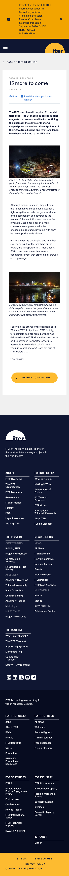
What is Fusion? (43, 479)
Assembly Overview (17, 580)
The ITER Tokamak (16, 641)
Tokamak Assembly (16, 585)
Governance (12, 497)
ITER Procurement (44, 783)
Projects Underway (16, 553)
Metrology (11, 606)
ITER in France (14, 502)
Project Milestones (16, 616)
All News (39, 548)
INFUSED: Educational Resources (12, 761)
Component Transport (12, 658)
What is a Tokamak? (17, 636)
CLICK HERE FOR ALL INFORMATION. (32, 30)
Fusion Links (12, 799)
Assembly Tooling (15, 601)
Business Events (43, 802)
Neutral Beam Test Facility (16, 568)
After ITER (40, 518)
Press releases (42, 574)
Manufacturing (14, 652)
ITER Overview (14, 479)
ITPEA (9, 783)
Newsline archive (44, 559)
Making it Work (42, 484)
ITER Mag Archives (45, 585)
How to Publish (14, 809)
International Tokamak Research (45, 512)
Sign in (38, 843)
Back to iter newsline (21, 62)
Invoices (39, 807)
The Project (14, 537)
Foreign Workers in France (45, 795)
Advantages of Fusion (42, 491)
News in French (43, 564)
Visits (9, 748)
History (10, 508)
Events (38, 569)
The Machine (14, 630)
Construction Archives (13, 560)
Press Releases (42, 743)
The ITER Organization (13, 485)
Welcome (39, 727)
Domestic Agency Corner (44, 813)
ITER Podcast (41, 580)
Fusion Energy (44, 473)
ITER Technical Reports (14, 824)
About (10, 473)
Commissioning (14, 595)
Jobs (8, 722)
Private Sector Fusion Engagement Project (17, 791)
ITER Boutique (13, 743)
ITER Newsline (42, 553)
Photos (38, 595)
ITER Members (14, 492)
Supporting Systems (17, 646)
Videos (38, 601)
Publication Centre (44, 611)
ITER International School (15, 816)
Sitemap (22, 858)
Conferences (13, 804)
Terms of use (42, 858)
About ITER (12, 727)
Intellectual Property (45, 788)
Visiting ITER (13, 523)
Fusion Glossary (43, 524)
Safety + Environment (18, 665)
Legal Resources (15, 518)
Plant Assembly (14, 590)
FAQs (8, 513)
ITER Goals (40, 505)
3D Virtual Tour (42, 606)
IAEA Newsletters (15, 831)
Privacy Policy (34, 863)
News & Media (43, 537)
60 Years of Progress (40, 499)
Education (11, 753)
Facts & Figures (43, 732)
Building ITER (13, 548)
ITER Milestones (43, 737)
